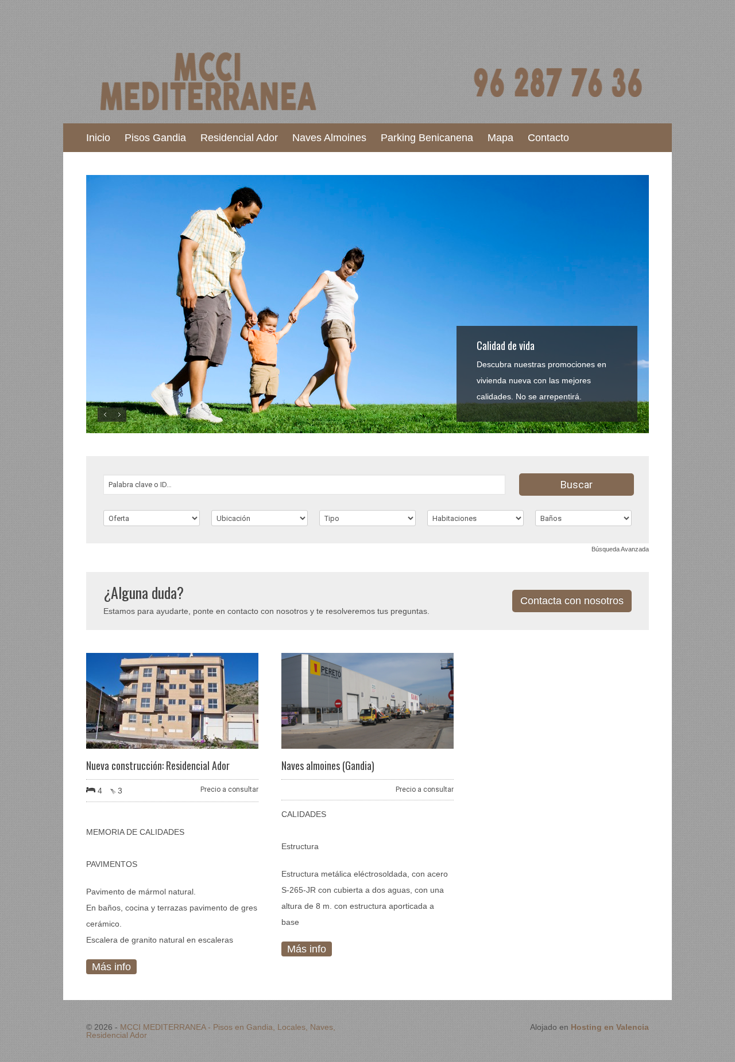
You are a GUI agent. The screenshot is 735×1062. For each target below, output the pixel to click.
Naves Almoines (329, 137)
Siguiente (119, 414)
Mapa (500, 137)
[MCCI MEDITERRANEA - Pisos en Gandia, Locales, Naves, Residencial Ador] (367, 114)
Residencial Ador (239, 137)
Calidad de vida (506, 345)
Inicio (98, 137)
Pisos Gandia (155, 137)
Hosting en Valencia (610, 1027)
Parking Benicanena (427, 137)
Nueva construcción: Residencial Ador (158, 765)
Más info (111, 966)
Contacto (548, 137)
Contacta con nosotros (572, 600)
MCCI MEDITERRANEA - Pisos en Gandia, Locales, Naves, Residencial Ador (210, 1031)
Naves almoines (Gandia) (327, 765)
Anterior (105, 414)
